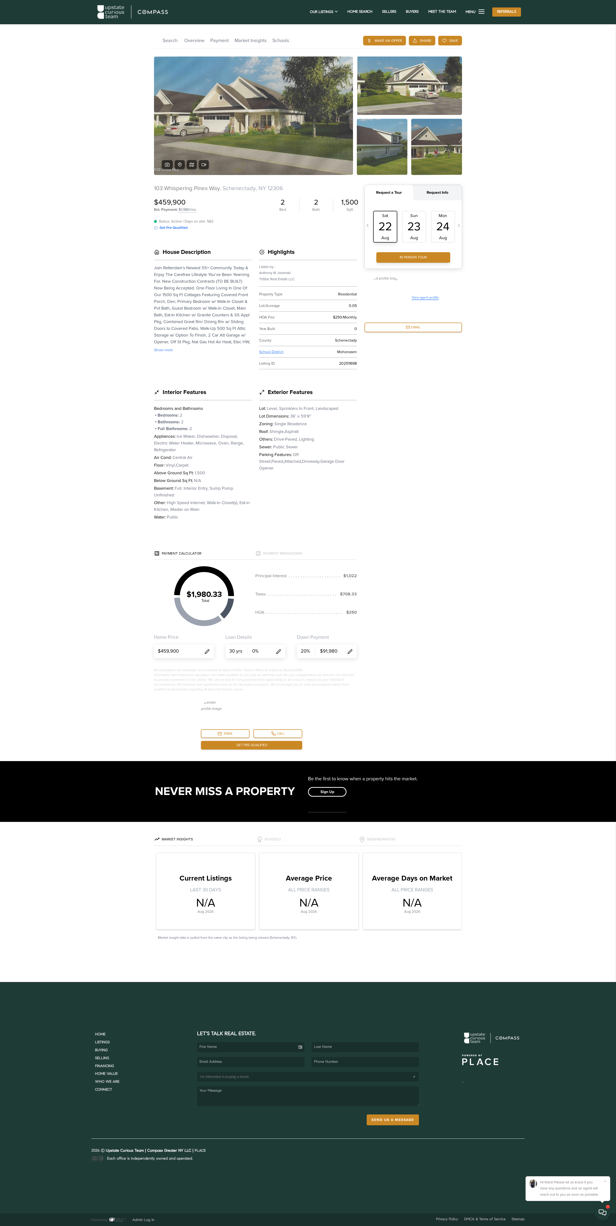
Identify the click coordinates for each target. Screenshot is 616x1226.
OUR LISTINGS (321, 12)
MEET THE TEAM (442, 12)
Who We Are (107, 1082)
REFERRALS (506, 12)
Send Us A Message (393, 1120)
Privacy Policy (447, 1219)
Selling (102, 1058)
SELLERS (389, 12)
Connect (103, 1090)
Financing (104, 1066)
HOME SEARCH (359, 12)
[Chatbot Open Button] (602, 1212)
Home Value (106, 1074)
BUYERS (412, 12)
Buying (101, 1050)
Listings (102, 1042)
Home (100, 1034)
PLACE (200, 1151)
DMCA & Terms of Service (485, 1219)
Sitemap (518, 1219)
